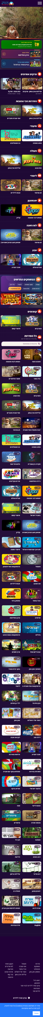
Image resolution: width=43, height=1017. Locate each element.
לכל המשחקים (15, 289)
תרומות (10, 977)
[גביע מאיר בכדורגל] (21, 63)
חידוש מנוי (36, 991)
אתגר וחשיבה (29, 284)
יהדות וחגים (36, 289)
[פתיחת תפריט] (17, 4)
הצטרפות (37, 988)
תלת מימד (26, 289)
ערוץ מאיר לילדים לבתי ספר (30, 985)
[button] (37, 351)
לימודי (20, 284)
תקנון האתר (9, 964)
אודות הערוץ (9, 972)
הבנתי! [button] (36, 1013)
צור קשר (10, 974)
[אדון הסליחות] (21, 54)
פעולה (38, 284)
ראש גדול (36, 980)
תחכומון (37, 983)
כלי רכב (12, 284)
